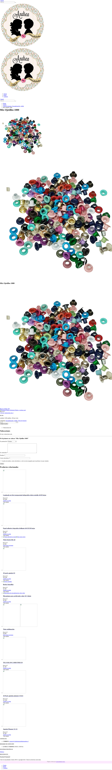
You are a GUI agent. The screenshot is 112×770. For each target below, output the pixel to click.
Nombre (2, 455)
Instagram (7, 756)
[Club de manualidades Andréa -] (22, 46)
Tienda (5, 94)
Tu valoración (4, 452)
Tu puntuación (4, 441)
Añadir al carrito (4, 423)
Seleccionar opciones (8, 545)
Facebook (2, 756)
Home (5, 95)
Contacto (6, 96)
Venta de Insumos (22, 420)
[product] (57, 481)
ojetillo (15, 420)
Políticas (2, 751)
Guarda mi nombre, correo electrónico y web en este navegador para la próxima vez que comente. (25, 461)
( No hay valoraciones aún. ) (7, 413)
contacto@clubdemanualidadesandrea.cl (18, 741)
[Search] (15, 2)
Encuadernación (9, 420)
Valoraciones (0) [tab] (7, 427)
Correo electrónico (5, 458)
